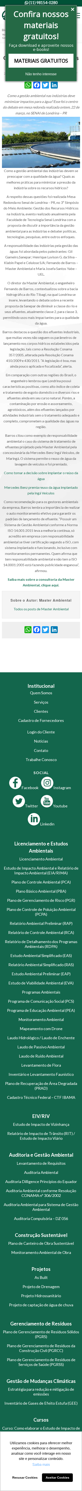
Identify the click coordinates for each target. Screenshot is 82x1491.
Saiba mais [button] (41, 1464)
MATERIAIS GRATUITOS (41, 60)
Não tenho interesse (41, 74)
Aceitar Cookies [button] (57, 1477)
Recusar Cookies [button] (25, 1477)
